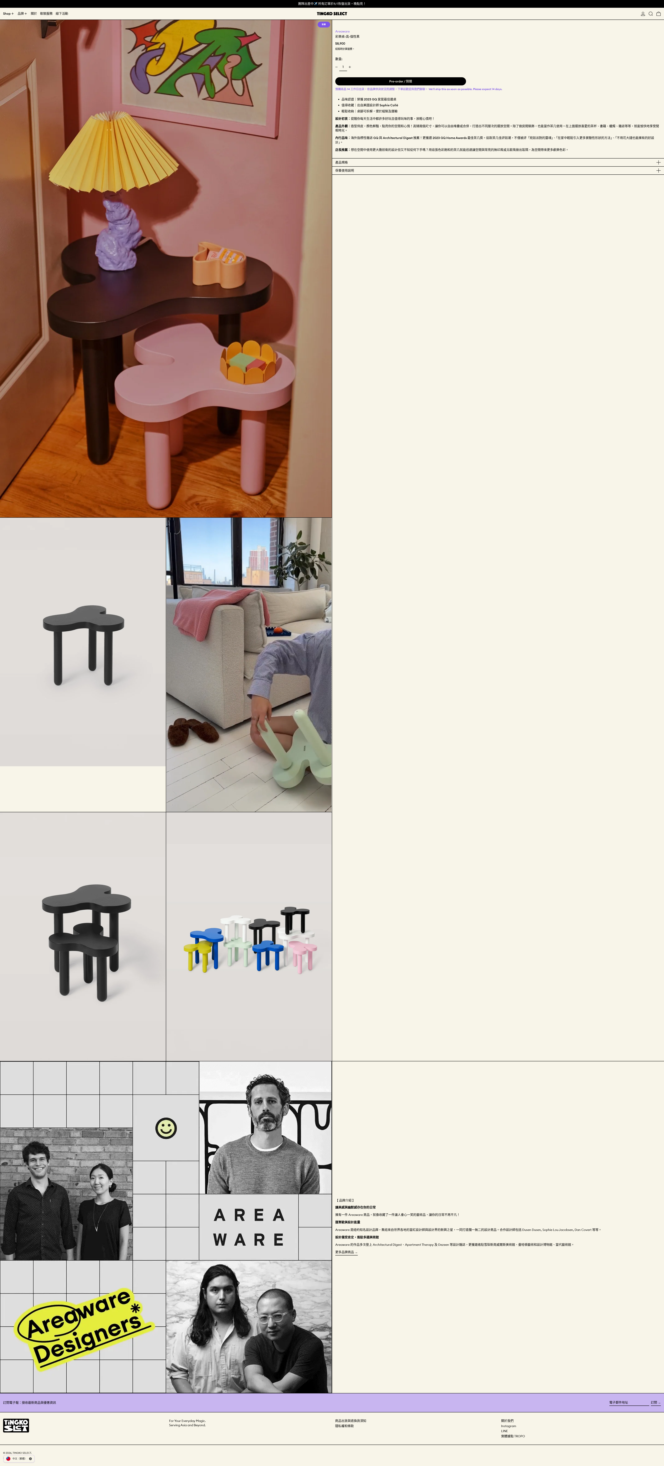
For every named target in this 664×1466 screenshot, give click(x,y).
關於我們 (507, 1421)
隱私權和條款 (344, 1426)
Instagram (508, 1426)
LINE (504, 1431)
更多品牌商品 (344, 1252)
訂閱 (654, 1402)
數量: (338, 59)
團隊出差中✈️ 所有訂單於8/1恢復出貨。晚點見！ (332, 4)
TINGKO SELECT (22, 1452)
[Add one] (350, 67)
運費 (349, 49)
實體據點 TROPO (513, 1436)
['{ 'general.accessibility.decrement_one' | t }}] (336, 67)
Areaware (342, 31)
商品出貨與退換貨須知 (350, 1421)
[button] (650, 14)
